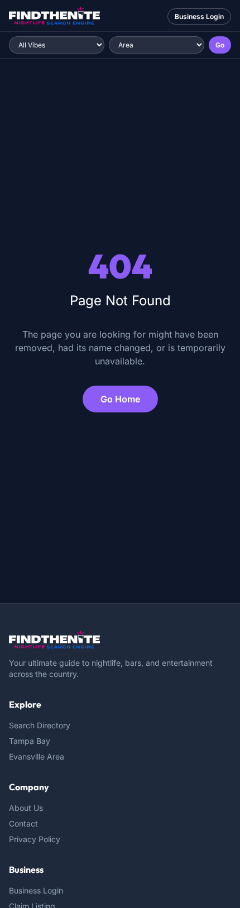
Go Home (120, 399)
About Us (26, 808)
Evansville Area (36, 756)
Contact (23, 823)
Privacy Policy (34, 839)
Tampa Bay (29, 741)
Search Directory (39, 725)
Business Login (199, 16)
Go (219, 45)
